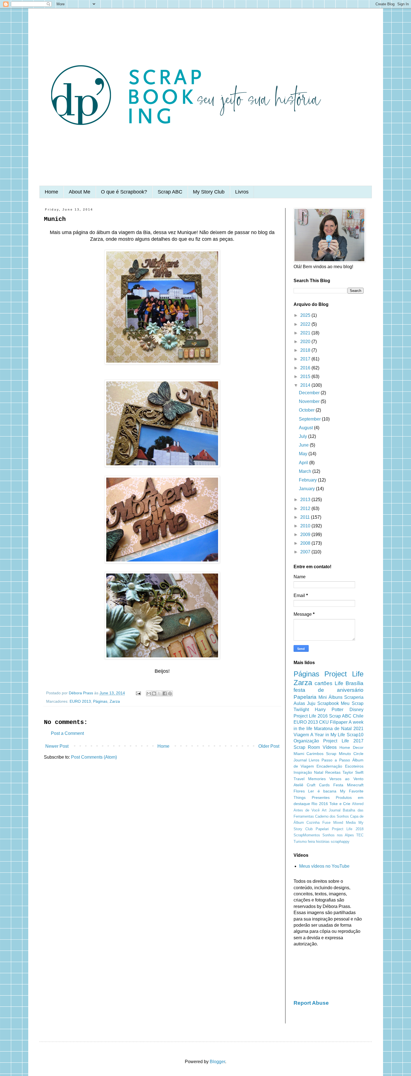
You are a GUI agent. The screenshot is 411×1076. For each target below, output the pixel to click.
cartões (323, 683)
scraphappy (340, 841)
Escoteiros (354, 766)
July (303, 436)
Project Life (343, 674)
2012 (305, 508)
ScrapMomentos (307, 835)
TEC (359, 835)
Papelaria (305, 697)
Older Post (268, 746)
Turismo (300, 841)
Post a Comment (67, 733)
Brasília (354, 683)
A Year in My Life (327, 734)
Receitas (333, 772)
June (304, 445)
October (307, 410)
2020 (305, 341)
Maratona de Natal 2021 (338, 728)
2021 (305, 333)
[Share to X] (159, 693)
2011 (305, 517)
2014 (305, 385)
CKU (324, 722)
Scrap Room (307, 747)
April (304, 462)
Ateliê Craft (305, 785)
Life (339, 683)
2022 (305, 324)
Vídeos (330, 747)
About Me (79, 192)
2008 (305, 543)
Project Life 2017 (343, 740)
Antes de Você (307, 810)
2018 (305, 350)
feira (311, 841)
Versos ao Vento (346, 779)
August (306, 427)
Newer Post (56, 746)
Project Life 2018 (347, 829)
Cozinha (313, 822)
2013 (305, 499)
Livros (242, 192)
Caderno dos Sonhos (332, 816)
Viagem (301, 734)
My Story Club (209, 192)
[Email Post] (138, 693)
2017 (305, 359)
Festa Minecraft (348, 785)
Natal (318, 772)
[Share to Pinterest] (170, 693)
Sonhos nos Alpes (338, 835)
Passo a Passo (336, 760)
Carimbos (314, 753)
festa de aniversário (328, 690)
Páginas (100, 701)
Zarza (115, 701)
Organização (306, 740)
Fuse (326, 822)
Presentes (321, 797)
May (303, 453)
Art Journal (331, 810)
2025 (305, 315)
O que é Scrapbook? (124, 192)
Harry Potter (329, 709)
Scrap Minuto (338, 753)
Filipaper (339, 722)
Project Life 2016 (311, 716)
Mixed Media (344, 822)
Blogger (217, 1061)
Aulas (299, 703)
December (310, 392)
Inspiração (303, 772)
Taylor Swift (352, 772)
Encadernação (329, 766)
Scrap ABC (170, 192)
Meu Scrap (352, 703)
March (305, 471)
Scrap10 (355, 734)
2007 (305, 551)
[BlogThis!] (154, 693)
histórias (323, 841)
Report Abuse (311, 1003)
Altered (357, 804)
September (310, 419)
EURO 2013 (80, 701)
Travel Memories (310, 779)
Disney (356, 709)
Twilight (301, 709)
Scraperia (353, 697)
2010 (305, 525)
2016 (305, 367)
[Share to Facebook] (164, 693)
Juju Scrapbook (323, 703)
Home (51, 192)
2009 (305, 534)
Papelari (322, 829)
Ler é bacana (322, 791)
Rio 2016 (319, 803)
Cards (324, 785)
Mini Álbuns (330, 697)
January (307, 488)
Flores (299, 791)
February (308, 480)
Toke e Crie (339, 803)
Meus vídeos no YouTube (324, 866)
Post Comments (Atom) (94, 757)
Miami (299, 753)
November (310, 401)
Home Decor (351, 747)
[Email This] (149, 693)
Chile (358, 716)
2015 (305, 376)
